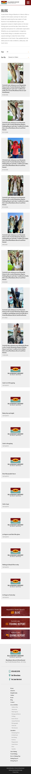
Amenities (12, 730)
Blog (11, 700)
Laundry (14, 749)
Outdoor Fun (15, 707)
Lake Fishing (13, 751)
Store (13, 746)
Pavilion (14, 740)
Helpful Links (13, 693)
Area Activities (14, 705)
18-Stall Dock (15, 735)
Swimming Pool (15, 733)
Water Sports (15, 712)
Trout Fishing (13, 754)
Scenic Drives (15, 718)
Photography (15, 723)
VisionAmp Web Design (17, 770)
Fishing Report (14, 758)
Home (12, 688)
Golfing (13, 716)
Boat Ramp (14, 737)
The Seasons (15, 728)
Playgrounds (15, 742)
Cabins (12, 695)
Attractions (14, 709)
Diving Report (14, 761)
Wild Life (14, 725)
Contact (12, 702)
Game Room (15, 744)
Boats (11, 697)
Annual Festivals (16, 721)
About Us (12, 690)
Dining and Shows (16, 714)
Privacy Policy (15, 772)
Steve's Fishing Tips (15, 756)
